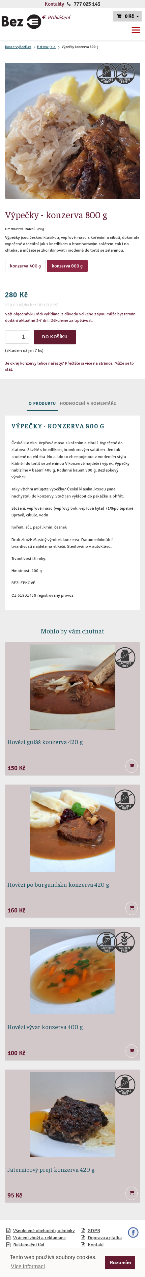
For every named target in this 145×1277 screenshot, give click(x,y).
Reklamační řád (28, 1245)
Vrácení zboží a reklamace (39, 1238)
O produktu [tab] (42, 403)
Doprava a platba (105, 1238)
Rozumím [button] (120, 1262)
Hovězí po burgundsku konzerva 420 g (58, 884)
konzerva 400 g (25, 266)
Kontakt (96, 1245)
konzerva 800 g (67, 266)
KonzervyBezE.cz (18, 47)
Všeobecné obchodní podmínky (44, 1230)
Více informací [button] (28, 1266)
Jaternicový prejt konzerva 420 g (50, 1169)
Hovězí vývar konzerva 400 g (45, 1026)
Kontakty (54, 4)
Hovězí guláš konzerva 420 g (45, 741)
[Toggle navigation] (136, 30)
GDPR (94, 1230)
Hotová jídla (46, 47)
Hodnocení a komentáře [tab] (88, 403)
